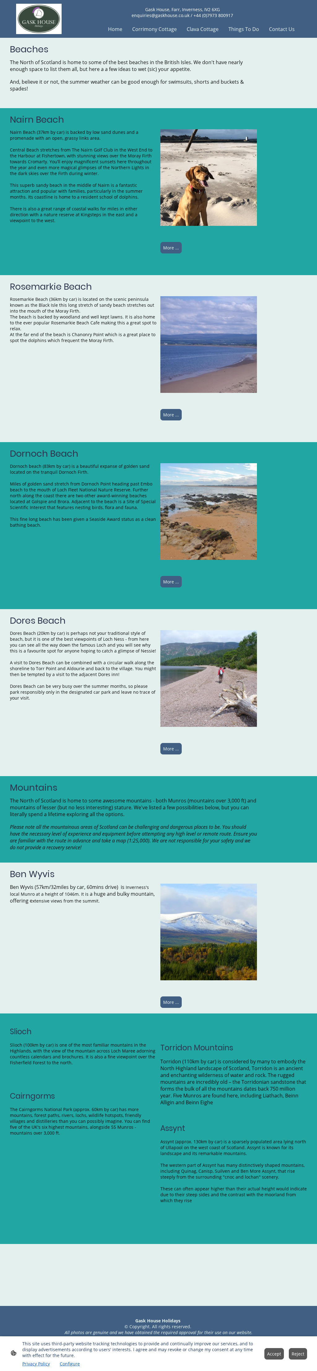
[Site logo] (39, 19)
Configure (70, 1364)
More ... (171, 248)
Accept (274, 1354)
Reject (298, 1354)
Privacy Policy (36, 1364)
